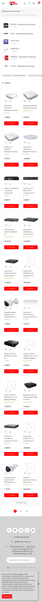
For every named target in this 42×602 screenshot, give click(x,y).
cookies (20, 574)
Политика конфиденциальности (23, 567)
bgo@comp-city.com (22, 541)
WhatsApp (32, 530)
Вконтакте (9, 530)
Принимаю (7, 596)
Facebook (15, 530)
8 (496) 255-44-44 (21, 537)
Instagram (21, 530)
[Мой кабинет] (34, 3)
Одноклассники (27, 530)
